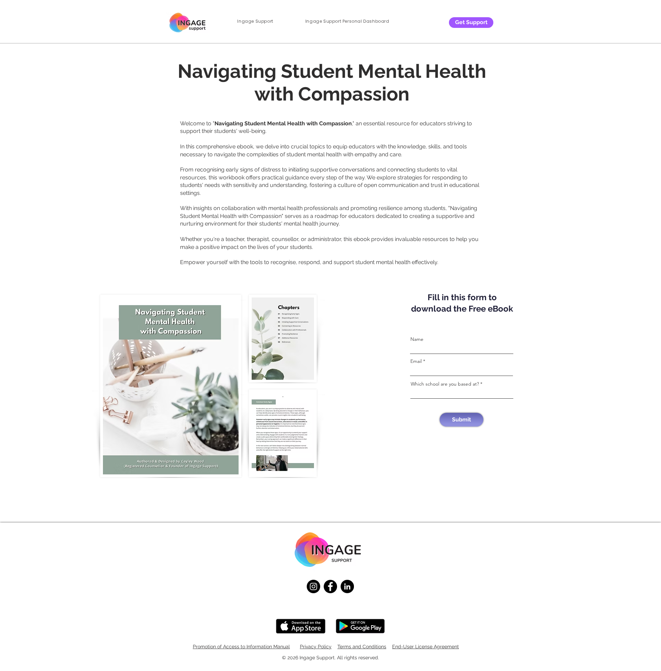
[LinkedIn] (347, 586)
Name (416, 339)
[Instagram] (313, 586)
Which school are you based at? (445, 383)
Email (416, 361)
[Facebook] (330, 586)
